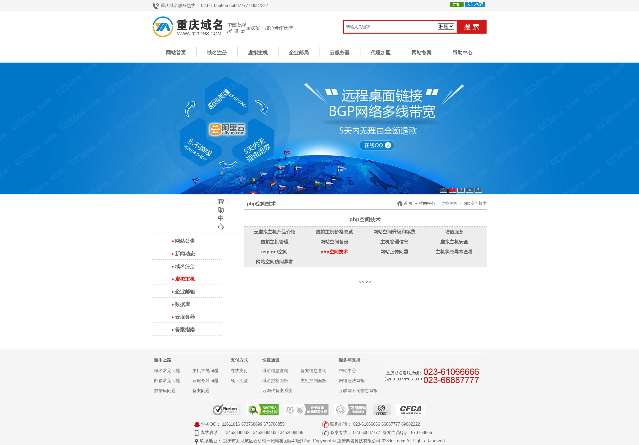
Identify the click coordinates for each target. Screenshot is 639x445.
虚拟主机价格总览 (334, 231)
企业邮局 (299, 52)
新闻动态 (185, 253)
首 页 (408, 203)
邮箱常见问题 (167, 380)
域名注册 (217, 52)
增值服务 (454, 231)
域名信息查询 (275, 370)
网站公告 (185, 241)
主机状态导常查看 (454, 251)
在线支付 (239, 370)
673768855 (274, 424)
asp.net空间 (274, 251)
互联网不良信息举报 (358, 390)
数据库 (182, 304)
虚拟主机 (258, 52)
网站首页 (176, 52)
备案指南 (185, 329)
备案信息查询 (313, 370)
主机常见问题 (205, 370)
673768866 (421, 432)
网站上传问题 (394, 251)
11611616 (231, 424)
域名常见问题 (167, 370)
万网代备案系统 (277, 390)
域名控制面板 (275, 380)
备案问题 (201, 390)
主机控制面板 (313, 380)
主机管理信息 (394, 241)
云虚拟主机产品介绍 (275, 231)
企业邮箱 (185, 291)
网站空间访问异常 (274, 261)
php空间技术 (475, 203)
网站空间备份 (334, 241)
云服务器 (340, 52)
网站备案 (422, 52)
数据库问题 (165, 390)
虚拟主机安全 (454, 241)
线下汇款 (239, 380)
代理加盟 (381, 52)
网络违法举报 (352, 380)
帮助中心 (463, 52)
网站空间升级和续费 (394, 231)
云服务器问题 (205, 380)
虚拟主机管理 (275, 241)
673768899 (251, 424)
